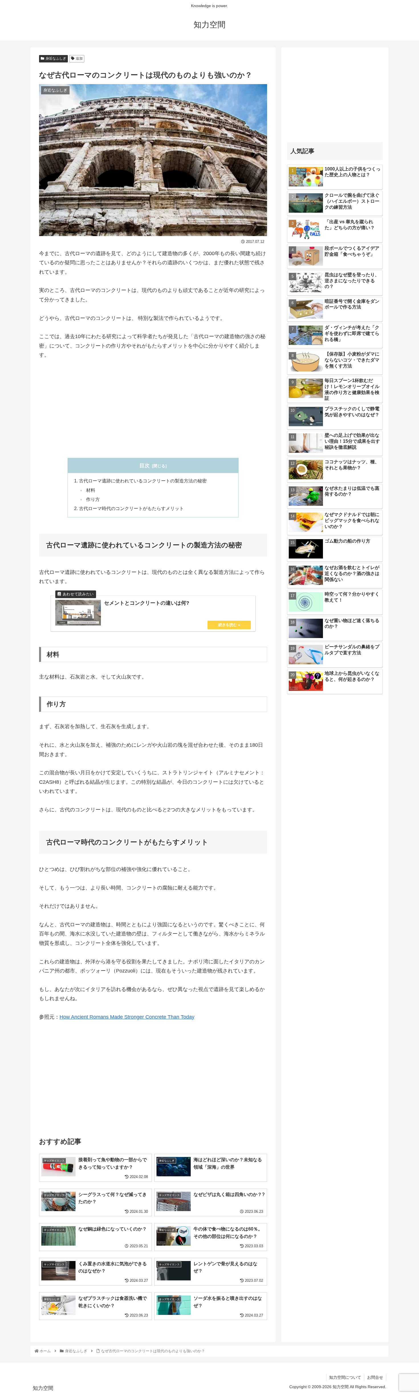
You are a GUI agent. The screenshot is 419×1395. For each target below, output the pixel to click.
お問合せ (375, 1377)
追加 (79, 58)
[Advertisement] (153, 409)
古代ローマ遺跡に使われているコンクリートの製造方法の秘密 (143, 480)
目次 (144, 465)
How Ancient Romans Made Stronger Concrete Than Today (127, 1017)
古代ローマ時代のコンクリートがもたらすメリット (131, 508)
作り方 (93, 499)
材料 (90, 490)
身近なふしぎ (56, 58)
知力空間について (345, 1377)
